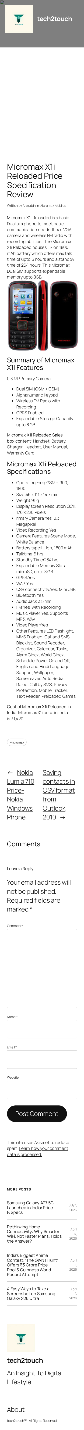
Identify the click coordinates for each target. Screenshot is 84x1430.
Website (13, 1077)
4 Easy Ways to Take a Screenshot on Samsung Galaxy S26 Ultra (31, 1293)
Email (12, 1047)
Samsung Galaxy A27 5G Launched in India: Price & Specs (30, 1207)
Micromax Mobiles (52, 205)
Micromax (17, 742)
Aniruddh (29, 205)
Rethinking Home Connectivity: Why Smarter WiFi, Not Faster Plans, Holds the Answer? (34, 1234)
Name (12, 1017)
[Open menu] (7, 40)
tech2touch (54, 18)
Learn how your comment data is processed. (37, 1151)
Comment (15, 925)
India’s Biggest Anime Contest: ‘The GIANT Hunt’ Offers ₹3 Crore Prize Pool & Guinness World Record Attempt (32, 1265)
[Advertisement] (42, 106)
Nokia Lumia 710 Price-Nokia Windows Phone (20, 794)
